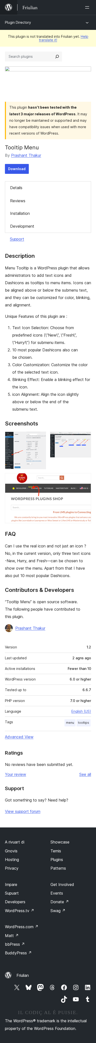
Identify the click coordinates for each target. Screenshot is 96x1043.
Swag (57, 910)
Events (56, 893)
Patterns (58, 868)
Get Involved (62, 884)
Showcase (59, 842)
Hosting (12, 859)
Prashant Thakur (26, 155)
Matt (12, 935)
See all (85, 774)
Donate (59, 901)
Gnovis (11, 850)
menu (70, 722)
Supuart (12, 893)
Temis (55, 850)
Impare (11, 884)
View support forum (22, 811)
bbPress (15, 944)
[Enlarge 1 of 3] (39, 438)
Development (22, 226)
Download (17, 169)
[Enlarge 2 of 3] (84, 438)
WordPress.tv (19, 910)
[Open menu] (88, 7)
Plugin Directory (18, 22)
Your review (15, 774)
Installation (20, 213)
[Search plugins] (57, 56)
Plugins (56, 859)
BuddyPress (18, 952)
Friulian (22, 975)
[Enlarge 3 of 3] (84, 479)
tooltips (83, 722)
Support (17, 239)
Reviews (17, 200)
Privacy (11, 868)
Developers (15, 901)
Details (16, 187)
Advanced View (19, 736)
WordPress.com (21, 926)
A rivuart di (14, 842)
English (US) (81, 711)
